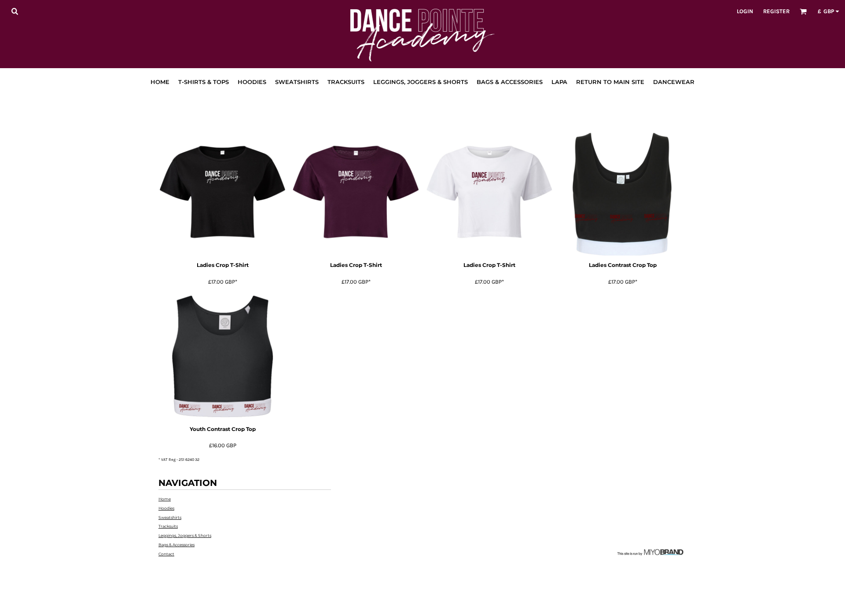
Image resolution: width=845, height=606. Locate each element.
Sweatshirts (169, 517)
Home (164, 498)
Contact (166, 553)
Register (776, 11)
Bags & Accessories (176, 544)
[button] (14, 11)
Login (745, 11)
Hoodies (166, 508)
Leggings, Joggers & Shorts (184, 535)
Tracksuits (168, 526)
